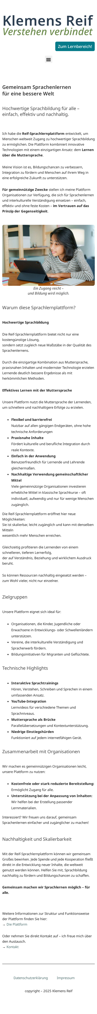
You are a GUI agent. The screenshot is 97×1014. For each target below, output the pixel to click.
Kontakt (12, 946)
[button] (48, 59)
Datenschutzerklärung (31, 978)
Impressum (66, 978)
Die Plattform (17, 924)
